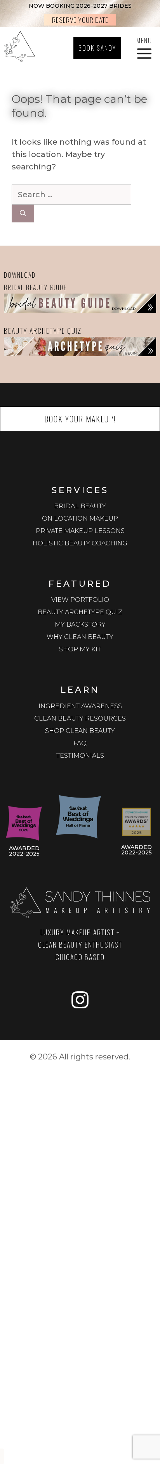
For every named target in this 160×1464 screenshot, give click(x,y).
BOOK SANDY (97, 48)
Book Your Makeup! (80, 419)
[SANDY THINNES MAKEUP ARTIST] (19, 48)
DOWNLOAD (20, 275)
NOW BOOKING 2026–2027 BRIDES (80, 5)
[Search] (23, 213)
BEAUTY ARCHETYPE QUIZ (43, 331)
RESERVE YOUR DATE (80, 20)
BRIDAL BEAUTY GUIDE (35, 287)
